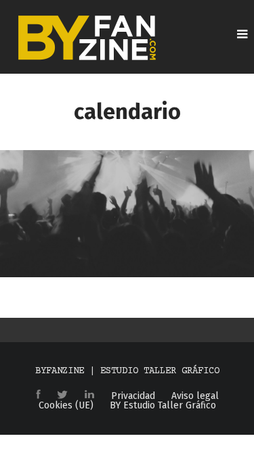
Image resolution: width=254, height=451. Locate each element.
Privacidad (133, 396)
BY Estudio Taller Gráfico (163, 405)
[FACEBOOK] (38, 395)
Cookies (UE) (66, 405)
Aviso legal (195, 396)
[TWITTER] (62, 395)
